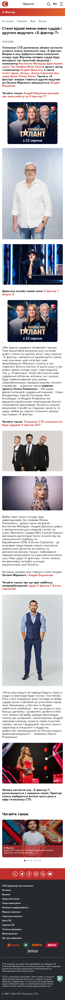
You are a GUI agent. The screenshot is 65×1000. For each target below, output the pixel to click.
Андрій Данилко (31, 70)
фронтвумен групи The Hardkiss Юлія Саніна (32, 65)
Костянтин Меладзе (32, 63)
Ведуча (42, 21)
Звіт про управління (12, 938)
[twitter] (15, 874)
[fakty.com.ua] (37, 945)
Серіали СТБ (8, 925)
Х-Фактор (8, 12)
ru (55, 4)
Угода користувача (11, 903)
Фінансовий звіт (10, 934)
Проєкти (28, 4)
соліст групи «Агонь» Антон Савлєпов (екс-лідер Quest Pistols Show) (31, 75)
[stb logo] (5, 4)
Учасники (22, 21)
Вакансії (6, 894)
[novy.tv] (25, 945)
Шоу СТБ (6, 920)
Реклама (6, 890)
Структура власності (12, 916)
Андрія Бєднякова (40, 575)
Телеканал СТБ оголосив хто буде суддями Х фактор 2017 (32, 423)
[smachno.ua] (33, 951)
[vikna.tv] (52, 945)
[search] (48, 4)
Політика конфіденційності (15, 907)
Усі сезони (8, 21)
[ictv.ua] (13, 945)
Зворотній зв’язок (11, 899)
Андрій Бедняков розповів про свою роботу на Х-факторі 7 (30, 95)
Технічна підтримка (12, 929)
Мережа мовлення (11, 912)
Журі (32, 21)
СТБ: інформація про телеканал (17, 886)
